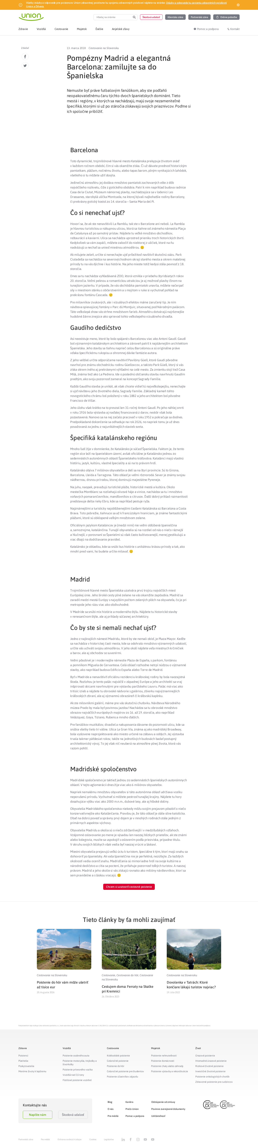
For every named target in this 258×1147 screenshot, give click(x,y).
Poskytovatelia (26, 1066)
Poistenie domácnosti (162, 1060)
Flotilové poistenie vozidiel (77, 1080)
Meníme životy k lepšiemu (32, 1071)
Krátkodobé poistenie (118, 1055)
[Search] (134, 17)
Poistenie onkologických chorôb (212, 1076)
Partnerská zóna (25, 1139)
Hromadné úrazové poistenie (211, 1060)
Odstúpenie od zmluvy (163, 1102)
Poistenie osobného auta (76, 1055)
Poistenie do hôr (115, 1066)
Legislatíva (109, 1139)
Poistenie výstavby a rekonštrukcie (169, 1071)
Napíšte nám (37, 1115)
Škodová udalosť (73, 1115)
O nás (111, 1109)
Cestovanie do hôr (128, 975)
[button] (151, 17)
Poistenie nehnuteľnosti (164, 1055)
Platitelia (23, 1060)
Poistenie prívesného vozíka (78, 1069)
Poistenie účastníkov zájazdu (122, 1076)
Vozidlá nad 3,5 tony (73, 1074)
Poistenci (23, 1055)
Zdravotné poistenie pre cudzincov (214, 1081)
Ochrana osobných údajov (70, 1139)
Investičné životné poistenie (210, 1071)
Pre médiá (113, 1116)
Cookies (92, 1139)
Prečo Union (132, 1109)
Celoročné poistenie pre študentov (125, 1071)
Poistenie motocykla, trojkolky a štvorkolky (80, 1062)
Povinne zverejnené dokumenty (168, 1109)
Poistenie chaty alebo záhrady (167, 1066)
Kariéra (129, 1102)
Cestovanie (108, 975)
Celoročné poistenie (117, 1060)
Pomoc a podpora (134, 1116)
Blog (110, 1102)
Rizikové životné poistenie (209, 1066)
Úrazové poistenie (205, 1055)
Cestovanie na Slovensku (104, 48)
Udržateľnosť (158, 1116)
